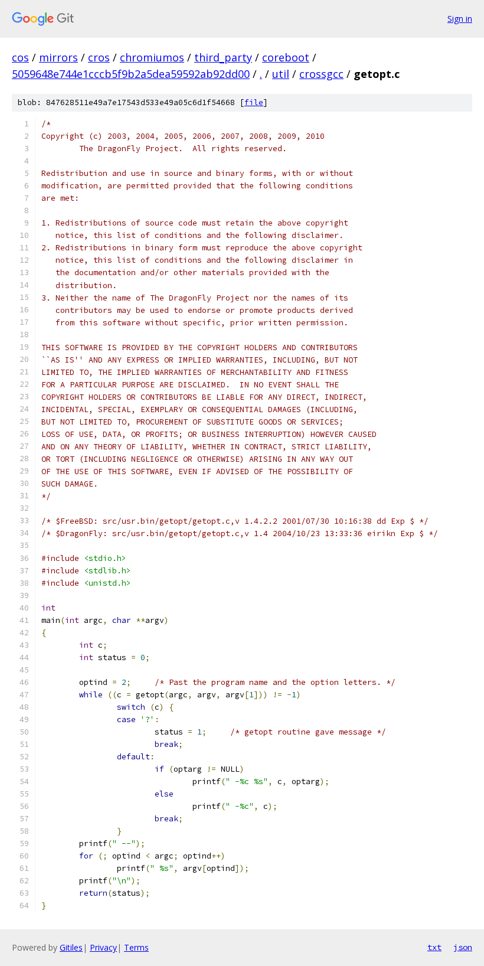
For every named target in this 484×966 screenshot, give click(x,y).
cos (20, 57)
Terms (136, 947)
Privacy (103, 947)
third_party (223, 57)
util (280, 74)
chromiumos (152, 57)
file (253, 102)
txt (434, 947)
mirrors (58, 57)
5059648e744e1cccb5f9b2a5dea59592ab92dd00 (131, 74)
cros (99, 57)
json (462, 947)
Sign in (459, 18)
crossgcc (321, 74)
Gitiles (71, 947)
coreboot (285, 57)
